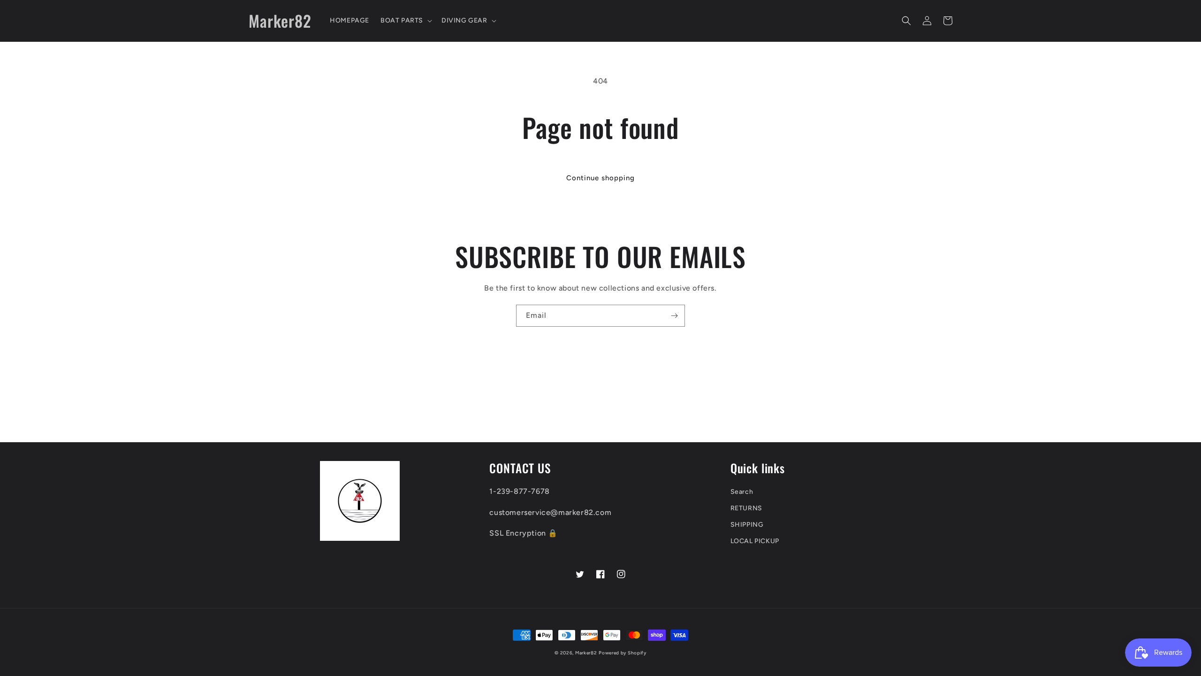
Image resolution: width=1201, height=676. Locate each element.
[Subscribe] (674, 316)
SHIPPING (747, 525)
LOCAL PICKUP (754, 541)
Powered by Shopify (622, 653)
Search (741, 492)
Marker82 (586, 653)
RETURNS (746, 508)
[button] (405, 21)
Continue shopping (600, 178)
